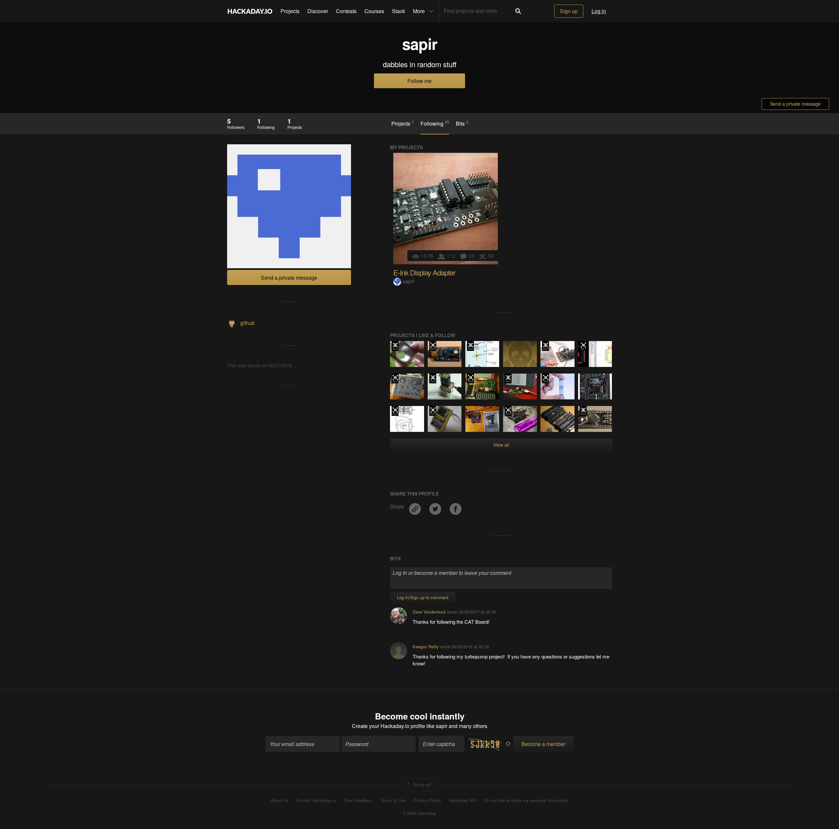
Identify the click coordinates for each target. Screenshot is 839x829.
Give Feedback (357, 800)
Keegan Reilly (426, 646)
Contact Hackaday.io (316, 800)
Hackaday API (463, 800)
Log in (599, 11)
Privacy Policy (427, 800)
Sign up (569, 11)
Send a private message (795, 103)
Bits (462, 123)
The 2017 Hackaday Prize (583, 346)
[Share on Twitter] (436, 507)
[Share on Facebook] (455, 507)
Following (434, 123)
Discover (317, 11)
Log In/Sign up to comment (422, 597)
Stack (398, 11)
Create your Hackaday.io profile (388, 726)
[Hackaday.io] (250, 11)
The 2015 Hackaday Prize (395, 346)
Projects (290, 11)
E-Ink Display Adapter (424, 272)
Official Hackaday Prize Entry (545, 346)
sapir (408, 281)
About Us (279, 800)
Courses (374, 11)
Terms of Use (393, 800)
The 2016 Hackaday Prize (432, 346)
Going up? (421, 784)
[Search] (518, 11)
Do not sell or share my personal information (526, 800)
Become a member (543, 744)
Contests (346, 11)
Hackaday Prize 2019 (432, 411)
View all (501, 444)
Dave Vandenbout (429, 612)
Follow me (419, 81)
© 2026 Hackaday (419, 813)
